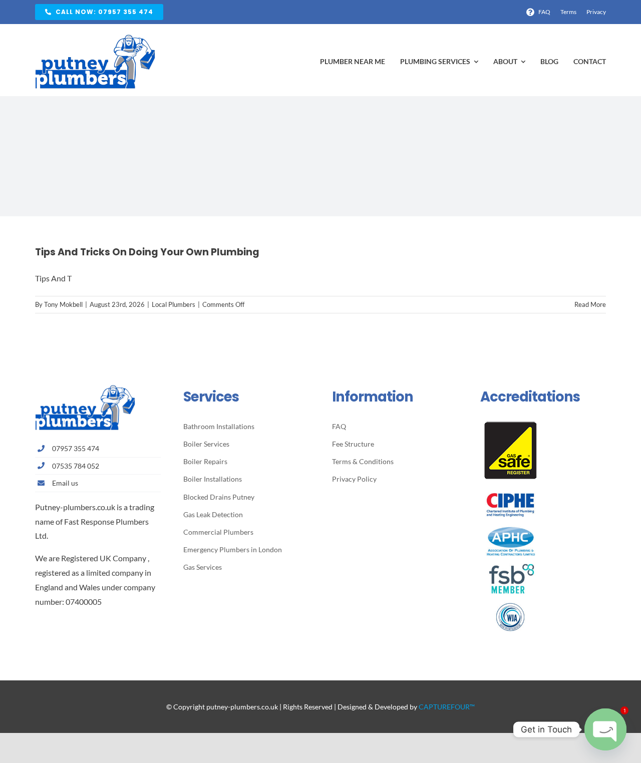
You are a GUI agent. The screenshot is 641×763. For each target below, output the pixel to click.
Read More (590, 304)
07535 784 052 (75, 466)
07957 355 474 (75, 448)
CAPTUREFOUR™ (447, 706)
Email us (65, 483)
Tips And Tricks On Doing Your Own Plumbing (147, 252)
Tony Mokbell (63, 304)
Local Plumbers (173, 304)
